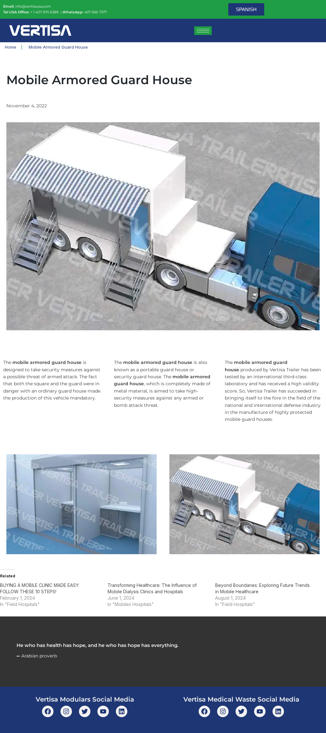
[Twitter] (84, 711)
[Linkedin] (121, 711)
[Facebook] (47, 711)
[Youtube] (103, 711)
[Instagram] (66, 711)
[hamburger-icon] (203, 30)
